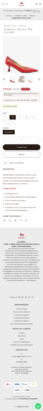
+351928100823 (21, 362)
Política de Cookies (21, 318)
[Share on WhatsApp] (15, 220)
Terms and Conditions (21, 312)
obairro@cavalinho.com (21, 356)
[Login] (36, 4)
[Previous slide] (4, 79)
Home (8, 16)
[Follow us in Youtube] (29, 297)
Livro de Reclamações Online (21, 324)
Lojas (22, 339)
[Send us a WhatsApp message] (38, 406)
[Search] (6, 4)
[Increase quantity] (38, 140)
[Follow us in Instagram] (19, 297)
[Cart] (40, 4)
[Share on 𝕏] (10, 220)
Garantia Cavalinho (21, 321)
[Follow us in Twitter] (26, 297)
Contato (21, 333)
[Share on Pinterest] (21, 220)
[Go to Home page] (21, 4)
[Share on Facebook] (4, 220)
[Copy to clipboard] (26, 220)
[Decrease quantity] (5, 140)
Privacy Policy (21, 309)
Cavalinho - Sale (20, 16)
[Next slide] (38, 79)
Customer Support (21, 315)
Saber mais (36, 11)
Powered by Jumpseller (28, 399)
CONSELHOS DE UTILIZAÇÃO (21, 345)
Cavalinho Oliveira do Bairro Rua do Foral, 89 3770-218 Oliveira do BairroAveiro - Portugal (21, 370)
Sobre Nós (21, 336)
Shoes (31, 16)
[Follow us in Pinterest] (32, 297)
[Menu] (3, 4)
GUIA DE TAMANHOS (21, 342)
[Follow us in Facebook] (23, 297)
